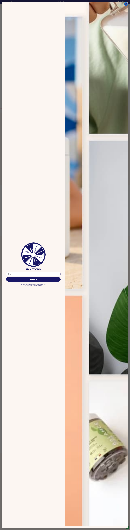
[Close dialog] (126, 4)
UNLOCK (33, 279)
